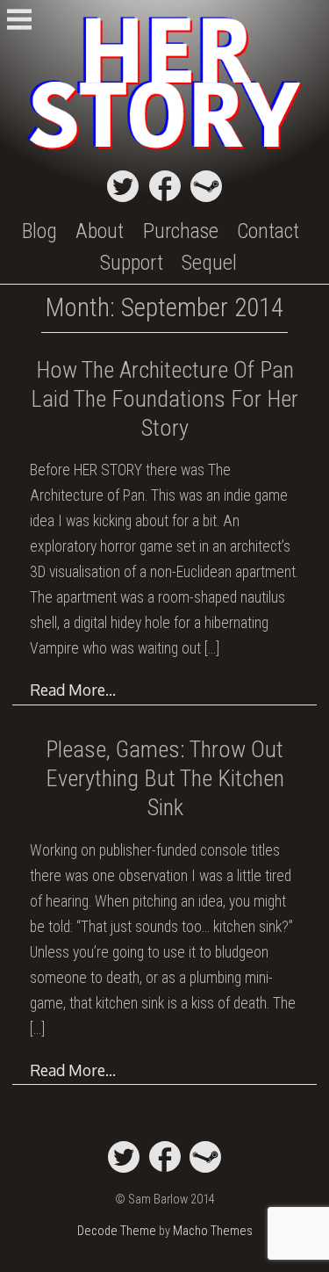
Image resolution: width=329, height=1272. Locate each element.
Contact (268, 231)
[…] (211, 648)
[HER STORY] (164, 151)
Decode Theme (116, 1231)
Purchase (180, 231)
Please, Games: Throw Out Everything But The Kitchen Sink (165, 778)
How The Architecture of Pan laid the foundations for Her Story (164, 399)
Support (131, 262)
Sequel (209, 262)
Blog (39, 231)
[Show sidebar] (19, 21)
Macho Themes (213, 1231)
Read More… (73, 689)
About (99, 231)
